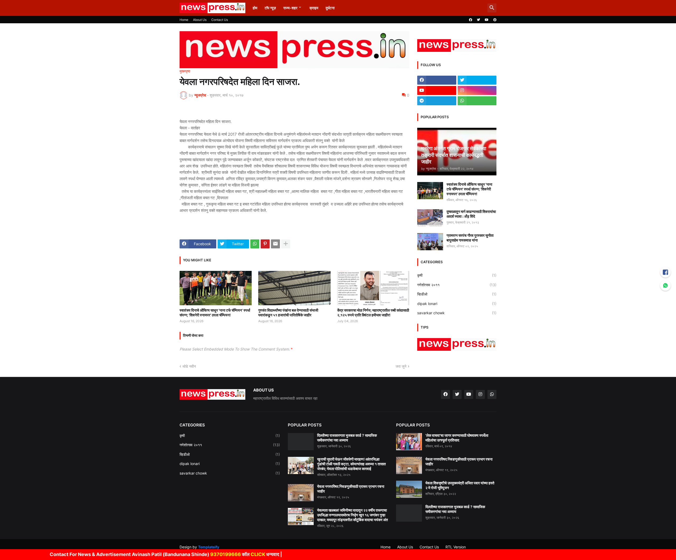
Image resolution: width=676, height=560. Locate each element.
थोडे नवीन (189, 366)
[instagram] (477, 90)
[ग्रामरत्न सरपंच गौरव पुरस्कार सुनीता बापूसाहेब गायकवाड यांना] (430, 241)
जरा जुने (401, 366)
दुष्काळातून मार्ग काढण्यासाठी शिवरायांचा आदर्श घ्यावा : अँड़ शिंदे (471, 213)
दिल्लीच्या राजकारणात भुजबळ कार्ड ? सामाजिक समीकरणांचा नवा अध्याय (347, 437)
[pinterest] (494, 20)
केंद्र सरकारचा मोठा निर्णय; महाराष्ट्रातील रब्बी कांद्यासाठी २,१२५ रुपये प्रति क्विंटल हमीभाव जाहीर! (373, 312)
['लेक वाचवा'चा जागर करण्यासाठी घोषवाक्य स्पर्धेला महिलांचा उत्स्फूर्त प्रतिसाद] (409, 441)
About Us (199, 20)
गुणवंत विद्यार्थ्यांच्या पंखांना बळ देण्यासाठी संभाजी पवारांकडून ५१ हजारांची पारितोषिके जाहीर (288, 312)
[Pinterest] (265, 243)
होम (255, 8)
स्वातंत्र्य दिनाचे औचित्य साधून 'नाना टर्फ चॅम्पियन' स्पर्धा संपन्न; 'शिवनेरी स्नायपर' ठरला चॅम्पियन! (215, 312)
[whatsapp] (477, 100)
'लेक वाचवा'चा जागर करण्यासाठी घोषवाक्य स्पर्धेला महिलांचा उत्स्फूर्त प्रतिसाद (456, 437)
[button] (491, 7)
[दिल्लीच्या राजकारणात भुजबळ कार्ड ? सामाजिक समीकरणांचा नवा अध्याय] (301, 441)
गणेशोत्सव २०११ (456, 285)
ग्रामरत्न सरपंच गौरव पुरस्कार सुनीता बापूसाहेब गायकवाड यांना (470, 237)
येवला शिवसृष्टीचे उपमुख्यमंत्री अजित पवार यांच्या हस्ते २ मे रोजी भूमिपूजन (459, 485)
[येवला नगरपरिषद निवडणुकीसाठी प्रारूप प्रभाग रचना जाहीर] (301, 492)
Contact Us (219, 20)
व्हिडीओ (456, 294)
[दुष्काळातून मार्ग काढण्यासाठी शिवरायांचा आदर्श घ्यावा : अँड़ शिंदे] (430, 217)
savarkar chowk (456, 313)
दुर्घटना (330, 8)
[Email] (275, 243)
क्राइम (313, 8)
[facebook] (470, 20)
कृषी (456, 275)
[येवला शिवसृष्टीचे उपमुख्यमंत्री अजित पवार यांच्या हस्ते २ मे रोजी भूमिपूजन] (409, 489)
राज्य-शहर (290, 8)
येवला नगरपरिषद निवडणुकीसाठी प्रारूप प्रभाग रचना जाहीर (350, 488)
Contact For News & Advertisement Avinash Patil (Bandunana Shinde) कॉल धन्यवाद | (146, 554)
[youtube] (487, 20)
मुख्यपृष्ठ (185, 71)
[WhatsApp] (254, 243)
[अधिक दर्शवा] (285, 243)
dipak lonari (456, 303)
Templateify (208, 547)
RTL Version (455, 547)
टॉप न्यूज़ (270, 8)
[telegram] (436, 100)
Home (184, 20)
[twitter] (478, 20)
